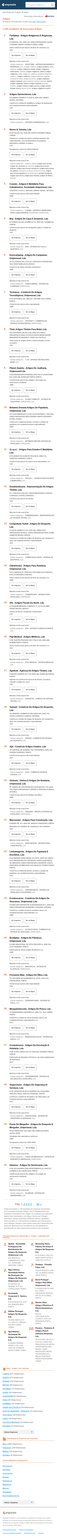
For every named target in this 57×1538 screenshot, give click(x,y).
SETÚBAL (7, 1389)
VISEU (5, 1419)
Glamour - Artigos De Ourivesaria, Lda (28, 1165)
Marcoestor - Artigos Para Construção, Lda (31, 820)
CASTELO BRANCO (11, 1422)
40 (37, 1204)
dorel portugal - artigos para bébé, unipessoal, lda (43, 1282)
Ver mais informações (37, 22)
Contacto (41, 1533)
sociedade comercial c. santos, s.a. (17, 1296)
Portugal (6, 1470)
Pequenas (7, 1448)
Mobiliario (7, 1485)
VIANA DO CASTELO (12, 1407)
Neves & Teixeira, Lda (20, 129)
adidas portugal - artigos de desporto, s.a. (17, 1314)
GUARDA (7, 1426)
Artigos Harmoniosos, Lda (23, 94)
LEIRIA (6, 1392)
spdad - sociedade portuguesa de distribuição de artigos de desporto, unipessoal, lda (17, 1249)
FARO (5, 1400)
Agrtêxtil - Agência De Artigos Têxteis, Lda (31, 671)
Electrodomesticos (11, 1496)
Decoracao (7, 1466)
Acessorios (8, 1473)
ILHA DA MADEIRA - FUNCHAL (16, 1411)
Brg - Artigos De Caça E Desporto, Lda (29, 219)
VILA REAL (7, 1415)
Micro (5, 1444)
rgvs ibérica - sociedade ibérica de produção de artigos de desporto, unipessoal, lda (17, 1275)
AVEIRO (6, 1381)
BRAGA (6, 1385)
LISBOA (6, 1374)
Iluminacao (7, 1481)
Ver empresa (16, 55)
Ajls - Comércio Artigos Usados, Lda (28, 746)
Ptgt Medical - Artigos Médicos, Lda (27, 637)
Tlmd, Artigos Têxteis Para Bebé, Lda (28, 329)
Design (6, 1477)
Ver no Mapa (30, 55)
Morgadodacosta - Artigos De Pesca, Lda (30, 1009)
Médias (6, 1451)
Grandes (6, 1455)
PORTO (6, 1378)
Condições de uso (29, 1533)
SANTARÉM (8, 1396)
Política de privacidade (26, 1529)
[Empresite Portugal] (9, 6)
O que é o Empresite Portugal (12, 1533)
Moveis (6, 1488)
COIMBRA (7, 1404)
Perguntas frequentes (9, 1529)
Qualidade (7, 1492)
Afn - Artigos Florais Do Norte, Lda (27, 603)
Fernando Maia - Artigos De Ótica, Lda (28, 975)
